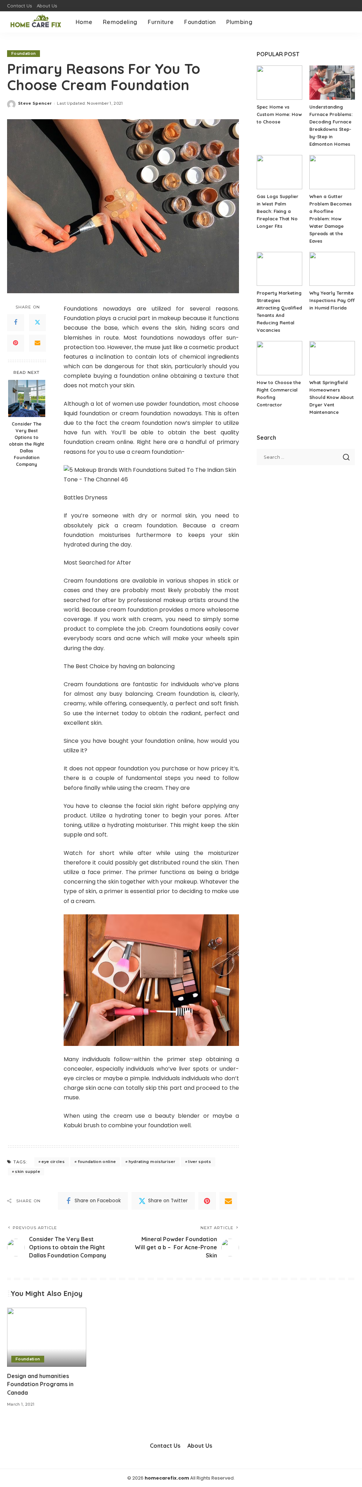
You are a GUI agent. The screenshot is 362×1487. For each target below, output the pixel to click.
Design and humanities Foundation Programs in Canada (40, 1384)
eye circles (53, 1161)
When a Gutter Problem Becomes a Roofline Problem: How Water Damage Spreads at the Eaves (330, 218)
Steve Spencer (35, 103)
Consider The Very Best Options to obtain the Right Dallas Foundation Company (26, 444)
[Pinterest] (15, 343)
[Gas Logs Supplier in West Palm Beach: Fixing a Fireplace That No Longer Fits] (279, 172)
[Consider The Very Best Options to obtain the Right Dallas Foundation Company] (26, 398)
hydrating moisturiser (152, 1161)
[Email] (37, 343)
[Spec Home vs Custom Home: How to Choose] (279, 82)
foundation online (97, 1161)
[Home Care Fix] (36, 22)
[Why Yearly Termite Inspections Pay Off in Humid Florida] (332, 269)
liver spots (199, 1161)
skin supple (27, 1171)
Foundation (23, 53)
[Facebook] (15, 322)
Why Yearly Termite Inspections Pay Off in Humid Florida (332, 300)
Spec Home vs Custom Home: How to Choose (279, 114)
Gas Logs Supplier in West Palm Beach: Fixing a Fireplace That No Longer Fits (277, 211)
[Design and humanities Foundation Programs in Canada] (46, 1337)
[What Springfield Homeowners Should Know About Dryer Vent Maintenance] (332, 358)
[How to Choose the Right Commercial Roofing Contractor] (279, 358)
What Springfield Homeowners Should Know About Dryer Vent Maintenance (331, 397)
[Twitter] (37, 322)
